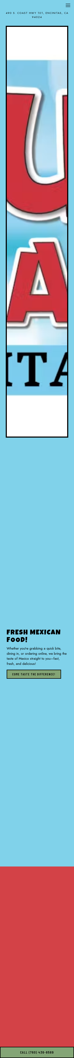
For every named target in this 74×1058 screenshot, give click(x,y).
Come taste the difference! (33, 674)
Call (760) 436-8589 (37, 1052)
